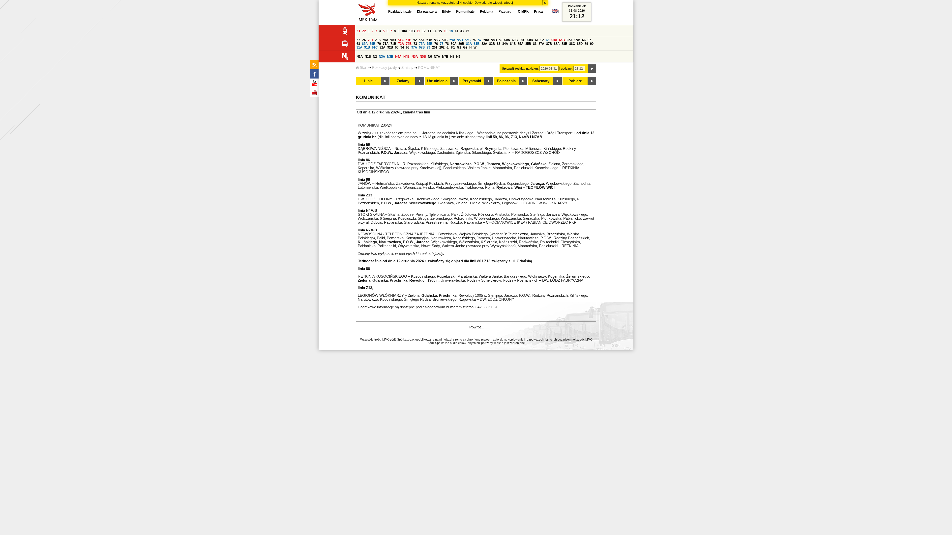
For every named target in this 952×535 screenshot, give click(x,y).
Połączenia (506, 81)
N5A (415, 56)
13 (429, 31)
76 (436, 44)
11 (418, 31)
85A (520, 44)
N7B (445, 56)
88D (580, 44)
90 (592, 44)
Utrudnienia (437, 81)
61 (536, 40)
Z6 (364, 40)
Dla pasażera (427, 11)
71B (393, 44)
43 (462, 31)
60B (515, 40)
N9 (458, 56)
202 (442, 47)
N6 (430, 56)
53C (437, 40)
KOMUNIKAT (429, 68)
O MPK (523, 11)
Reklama (486, 11)
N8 (452, 56)
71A (385, 44)
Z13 (378, 40)
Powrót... (476, 327)
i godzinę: (566, 68)
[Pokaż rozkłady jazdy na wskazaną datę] (592, 68)
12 (423, 31)
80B (461, 44)
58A (486, 40)
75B (429, 44)
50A (385, 40)
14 (434, 31)
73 (415, 44)
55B (460, 40)
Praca (538, 11)
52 (415, 40)
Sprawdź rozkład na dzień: (520, 68)
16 (445, 31)
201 (434, 47)
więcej (508, 2)
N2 (375, 56)
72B (409, 44)
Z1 (358, 31)
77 (441, 44)
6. (447, 47)
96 (407, 47)
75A (422, 44)
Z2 (364, 31)
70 (379, 44)
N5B (423, 56)
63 (547, 40)
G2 (465, 47)
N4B (406, 56)
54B (444, 40)
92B (390, 47)
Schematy (540, 81)
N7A (437, 56)
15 (440, 31)
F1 (453, 47)
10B (412, 31)
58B (494, 40)
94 (402, 47)
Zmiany (407, 68)
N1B (368, 56)
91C (375, 47)
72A (401, 44)
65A (569, 40)
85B (528, 44)
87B (549, 44)
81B (476, 44)
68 (358, 44)
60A (507, 40)
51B (408, 40)
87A (541, 44)
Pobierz (575, 81)
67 (589, 40)
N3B (390, 56)
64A (554, 40)
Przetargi (505, 11)
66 (584, 40)
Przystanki (472, 81)
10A (404, 31)
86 (534, 44)
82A (484, 44)
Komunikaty (465, 11)
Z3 (358, 40)
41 (456, 31)
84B (513, 44)
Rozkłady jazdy (384, 68)
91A (359, 47)
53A (421, 40)
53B (429, 40)
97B (422, 47)
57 (479, 40)
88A (557, 44)
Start (363, 68)
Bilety (446, 11)
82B (492, 44)
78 (447, 44)
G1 (459, 47)
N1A (360, 56)
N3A (382, 56)
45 (467, 31)
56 (474, 40)
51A (401, 40)
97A (414, 47)
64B (562, 40)
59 (500, 40)
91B (367, 47)
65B (577, 40)
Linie (368, 81)
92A (382, 47)
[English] (555, 12)
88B (564, 44)
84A (505, 44)
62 (542, 40)
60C (522, 40)
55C (468, 40)
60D (530, 40)
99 (428, 47)
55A (452, 40)
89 (586, 44)
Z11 (370, 40)
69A (365, 44)
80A (453, 44)
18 (451, 31)
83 (498, 44)
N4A (398, 56)
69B (372, 44)
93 (396, 47)
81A (469, 44)
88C (572, 44)
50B (393, 40)
